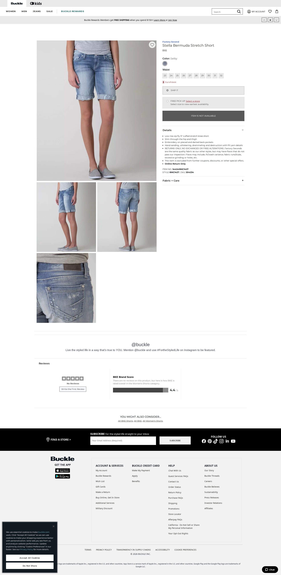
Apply (135, 475)
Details (167, 130)
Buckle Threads (212, 475)
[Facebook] (204, 441)
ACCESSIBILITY (162, 549)
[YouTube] (233, 441)
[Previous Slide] (264, 20)
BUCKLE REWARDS (72, 11)
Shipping (172, 503)
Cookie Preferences (185, 549)
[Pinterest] (210, 441)
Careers (208, 481)
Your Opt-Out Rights (178, 533)
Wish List (100, 481)
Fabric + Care (171, 180)
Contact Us (173, 481)
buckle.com (43, 532)
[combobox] (224, 11)
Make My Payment (141, 470)
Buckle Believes (212, 486)
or (161, 20)
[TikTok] (216, 441)
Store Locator (174, 514)
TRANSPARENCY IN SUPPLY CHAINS (133, 549)
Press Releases (211, 497)
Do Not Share (30, 566)
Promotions (173, 508)
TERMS (88, 549)
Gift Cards (101, 486)
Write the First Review (72, 389)
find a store (61, 439)
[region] (29, 547)
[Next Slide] (276, 20)
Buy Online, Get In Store (107, 497)
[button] (11, 11)
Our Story (209, 470)
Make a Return (103, 492)
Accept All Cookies (30, 558)
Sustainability (211, 492)
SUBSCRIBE (175, 440)
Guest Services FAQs (178, 476)
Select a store (193, 101)
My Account (101, 470)
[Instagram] (221, 441)
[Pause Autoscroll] (270, 20)
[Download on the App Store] (62, 470)
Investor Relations (213, 503)
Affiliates (208, 508)
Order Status (174, 487)
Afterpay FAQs (175, 519)
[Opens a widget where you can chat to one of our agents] (270, 570)
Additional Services (105, 503)
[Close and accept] (53, 526)
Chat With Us (174, 470)
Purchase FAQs (175, 497)
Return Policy (174, 492)
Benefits (136, 481)
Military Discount (104, 508)
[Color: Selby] (165, 63)
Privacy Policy (26, 549)
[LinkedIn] (227, 441)
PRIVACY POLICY (104, 549)
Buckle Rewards (103, 475)
